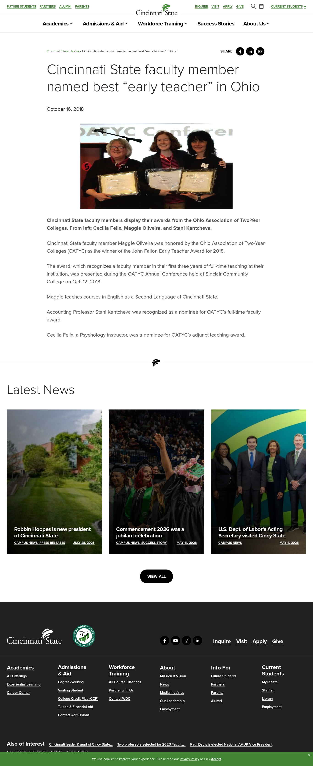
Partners (48, 6)
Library (267, 698)
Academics (56, 24)
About (167, 668)
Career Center (18, 692)
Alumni (65, 6)
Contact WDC (119, 698)
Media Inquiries (172, 692)
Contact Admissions (74, 715)
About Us (254, 24)
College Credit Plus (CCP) (78, 698)
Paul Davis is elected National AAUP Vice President (231, 744)
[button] (309, 755)
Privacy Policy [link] (189, 759)
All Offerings (17, 676)
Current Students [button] (287, 6)
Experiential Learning (24, 684)
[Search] (253, 6)
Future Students (21, 6)
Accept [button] (216, 759)
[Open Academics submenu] (71, 24)
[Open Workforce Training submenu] (185, 24)
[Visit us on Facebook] (164, 640)
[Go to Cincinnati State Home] (34, 636)
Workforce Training (160, 24)
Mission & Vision (173, 676)
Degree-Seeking (71, 682)
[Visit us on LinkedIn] (197, 640)
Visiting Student (70, 690)
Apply (228, 6)
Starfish (268, 690)
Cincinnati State (58, 51)
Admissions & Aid (103, 24)
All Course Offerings (125, 682)
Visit (215, 6)
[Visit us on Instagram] (186, 640)
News (75, 51)
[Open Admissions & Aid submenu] (126, 24)
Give (240, 6)
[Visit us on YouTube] (175, 640)
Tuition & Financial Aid (75, 707)
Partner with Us (121, 690)
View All (156, 576)
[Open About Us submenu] (267, 24)
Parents (82, 6)
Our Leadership (172, 701)
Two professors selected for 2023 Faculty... (151, 744)
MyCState (269, 682)
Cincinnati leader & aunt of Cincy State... (81, 744)
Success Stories (216, 24)
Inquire (201, 6)
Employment (170, 709)
